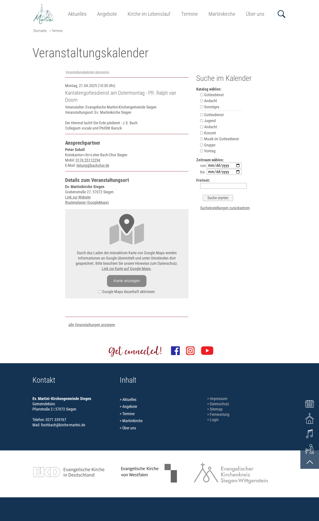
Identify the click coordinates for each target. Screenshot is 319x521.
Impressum (218, 398)
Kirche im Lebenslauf (149, 14)
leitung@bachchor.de (93, 165)
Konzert (209, 133)
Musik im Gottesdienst (221, 139)
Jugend (209, 120)
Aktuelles (77, 14)
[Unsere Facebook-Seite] (175, 350)
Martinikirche (222, 14)
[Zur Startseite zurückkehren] (43, 5)
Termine (189, 14)
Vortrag (209, 151)
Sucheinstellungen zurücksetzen (225, 208)
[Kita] (310, 448)
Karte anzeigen (127, 281)
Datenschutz (219, 404)
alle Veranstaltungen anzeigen (91, 324)
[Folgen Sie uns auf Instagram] (190, 350)
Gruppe (209, 145)
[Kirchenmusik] (310, 433)
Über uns (255, 14)
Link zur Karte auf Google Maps (126, 268)
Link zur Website (78, 197)
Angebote (107, 14)
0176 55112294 (88, 160)
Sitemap (216, 409)
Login (214, 419)
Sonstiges (211, 107)
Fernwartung (219, 414)
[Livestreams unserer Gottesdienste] (207, 350)
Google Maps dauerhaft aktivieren (128, 291)
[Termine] (310, 403)
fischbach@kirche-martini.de (63, 425)
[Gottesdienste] (310, 418)
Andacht (210, 100)
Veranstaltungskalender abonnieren (87, 72)
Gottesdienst (213, 94)
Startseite (39, 31)
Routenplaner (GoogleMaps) (87, 202)
